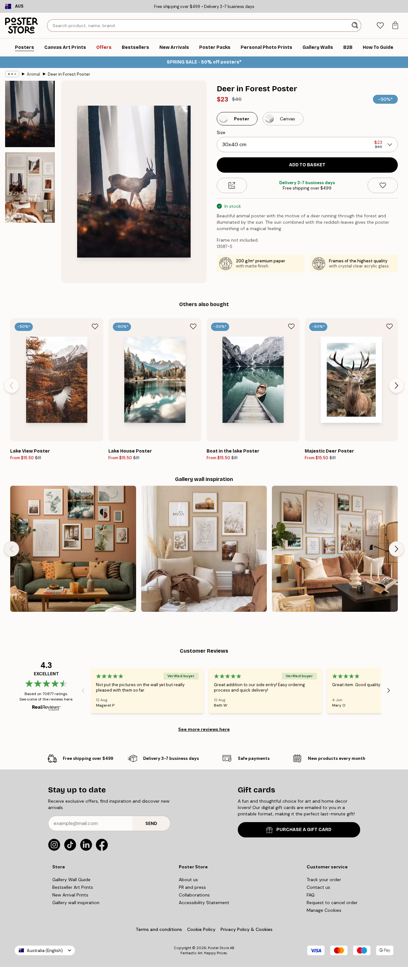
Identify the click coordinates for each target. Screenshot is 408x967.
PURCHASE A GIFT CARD (304, 829)
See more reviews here (204, 729)
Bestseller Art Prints (72, 887)
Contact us (318, 887)
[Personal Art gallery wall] (73, 549)
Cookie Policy (201, 929)
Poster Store (218, 948)
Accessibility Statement (204, 902)
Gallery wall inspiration (75, 902)
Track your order (324, 879)
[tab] (380, 25)
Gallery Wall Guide (71, 879)
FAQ (311, 895)
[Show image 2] (30, 187)
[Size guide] (232, 185)
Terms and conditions (159, 929)
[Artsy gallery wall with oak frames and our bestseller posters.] (204, 549)
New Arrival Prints (70, 895)
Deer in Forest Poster (69, 74)
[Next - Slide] (396, 385)
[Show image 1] (30, 114)
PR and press (192, 887)
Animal (33, 74)
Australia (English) (45, 950)
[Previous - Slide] (11, 385)
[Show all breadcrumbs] (12, 74)
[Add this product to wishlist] (383, 185)
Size (221, 132)
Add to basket (307, 165)
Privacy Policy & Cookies (247, 929)
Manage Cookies (324, 910)
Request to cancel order (332, 902)
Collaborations (194, 895)
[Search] (355, 25)
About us (188, 879)
